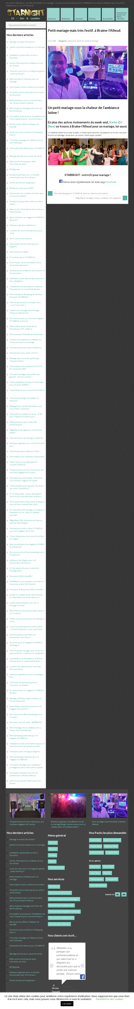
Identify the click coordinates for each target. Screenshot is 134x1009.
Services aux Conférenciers (61, 918)
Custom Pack (112, 852)
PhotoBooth (112, 879)
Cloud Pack (108, 867)
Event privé (72, 41)
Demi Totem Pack (112, 840)
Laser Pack (95, 873)
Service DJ (80, 41)
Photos (52, 861)
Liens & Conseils (56, 868)
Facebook (111, 182)
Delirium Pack (96, 852)
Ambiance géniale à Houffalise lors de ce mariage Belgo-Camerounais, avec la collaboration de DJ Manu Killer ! (68, 824)
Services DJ (54, 886)
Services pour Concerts (59, 924)
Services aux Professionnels (61, 905)
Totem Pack (95, 846)
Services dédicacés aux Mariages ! (64, 899)
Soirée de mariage (91, 41)
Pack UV (107, 873)
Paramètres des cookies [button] (109, 999)
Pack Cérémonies (98, 885)
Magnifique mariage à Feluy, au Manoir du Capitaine (98, 198)
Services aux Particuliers (60, 893)
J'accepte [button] (67, 1003)
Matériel (53, 849)
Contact (52, 855)
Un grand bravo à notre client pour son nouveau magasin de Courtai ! (27, 822)
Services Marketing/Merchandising (64, 911)
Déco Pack (95, 867)
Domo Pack (95, 840)
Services (53, 843)
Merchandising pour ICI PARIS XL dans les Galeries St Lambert (81, 193)
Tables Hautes (96, 879)
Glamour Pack (111, 846)
